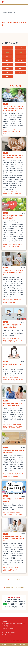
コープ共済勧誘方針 (6, 625)
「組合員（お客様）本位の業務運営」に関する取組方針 (13, 623)
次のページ (17, 580)
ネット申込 (4, 644)
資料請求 (14, 644)
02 (11, 580)
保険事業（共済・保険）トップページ (15, 587)
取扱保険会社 (4, 621)
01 (8, 580)
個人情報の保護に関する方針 (8, 628)
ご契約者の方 (23, 644)
